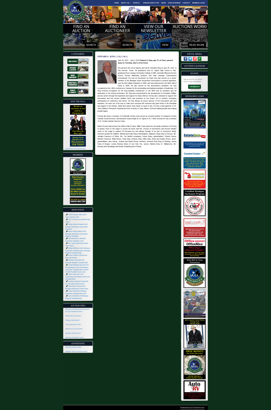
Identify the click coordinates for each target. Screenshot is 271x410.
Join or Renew (174, 3)
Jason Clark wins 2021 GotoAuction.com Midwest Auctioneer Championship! (77, 276)
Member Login (198, 3)
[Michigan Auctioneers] (76, 9)
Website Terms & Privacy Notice (76, 351)
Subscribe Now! (194, 87)
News (163, 3)
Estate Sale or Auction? (73, 316)
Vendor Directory (151, 3)
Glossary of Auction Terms (74, 337)
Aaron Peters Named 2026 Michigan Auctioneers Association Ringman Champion (76, 233)
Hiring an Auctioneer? (72, 320)
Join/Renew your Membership (75, 149)
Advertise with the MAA (73, 347)
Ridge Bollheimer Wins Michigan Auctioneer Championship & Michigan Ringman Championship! (77, 250)
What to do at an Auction (74, 329)
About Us (125, 3)
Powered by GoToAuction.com (192, 407)
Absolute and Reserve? (73, 333)
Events (136, 3)
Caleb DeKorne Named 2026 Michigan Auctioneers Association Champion (76, 226)
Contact (186, 3)
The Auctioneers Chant (73, 324)
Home (116, 3)
